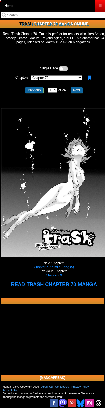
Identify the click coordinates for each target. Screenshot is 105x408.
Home (9, 6)
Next (76, 90)
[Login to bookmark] (90, 78)
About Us (47, 386)
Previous (34, 90)
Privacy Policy (80, 386)
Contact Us (62, 386)
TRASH (26, 24)
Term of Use (10, 390)
